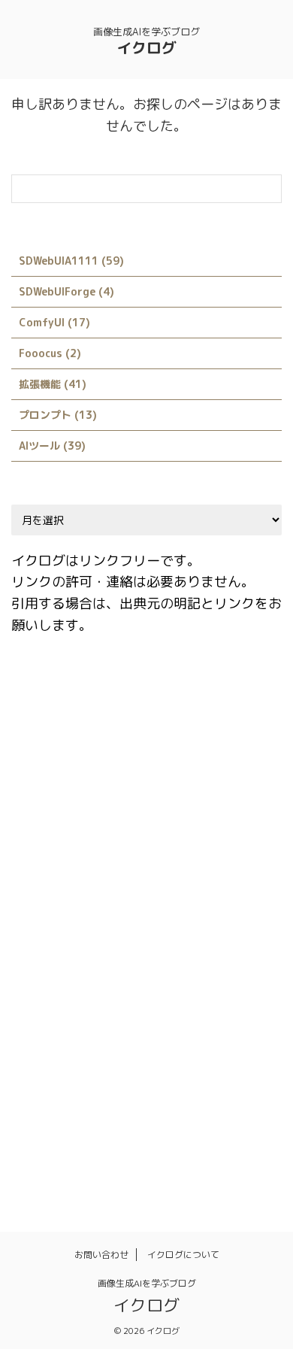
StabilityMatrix (59, 953)
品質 (85, 1115)
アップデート (114, 986)
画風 (31, 1147)
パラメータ (46, 1050)
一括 (158, 1083)
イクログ (146, 47)
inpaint (192, 792)
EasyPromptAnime (136, 759)
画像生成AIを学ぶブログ (147, 1283)
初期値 (36, 1115)
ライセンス (99, 1083)
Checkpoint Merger (137, 695)
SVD (227, 953)
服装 (191, 1115)
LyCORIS (161, 889)
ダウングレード (172, 1018)
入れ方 (206, 1083)
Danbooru (45, 759)
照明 (235, 1115)
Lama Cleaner (143, 856)
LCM (210, 856)
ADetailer (44, 695)
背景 (75, 1147)
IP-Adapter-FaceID (173, 824)
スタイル (94, 1018)
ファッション (197, 1050)
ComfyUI (132, 727)
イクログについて (183, 1254)
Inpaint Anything (63, 824)
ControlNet (204, 727)
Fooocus (223, 759)
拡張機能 (138, 1115)
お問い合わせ (101, 1254)
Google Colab (54, 792)
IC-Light (130, 792)
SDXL (193, 921)
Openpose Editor (63, 921)
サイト (36, 1018)
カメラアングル (202, 986)
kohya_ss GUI (54, 856)
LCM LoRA (45, 889)
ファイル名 (119, 1050)
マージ (36, 1083)
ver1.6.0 (41, 986)
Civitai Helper (55, 727)
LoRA (105, 889)
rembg (142, 921)
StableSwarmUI (157, 953)
